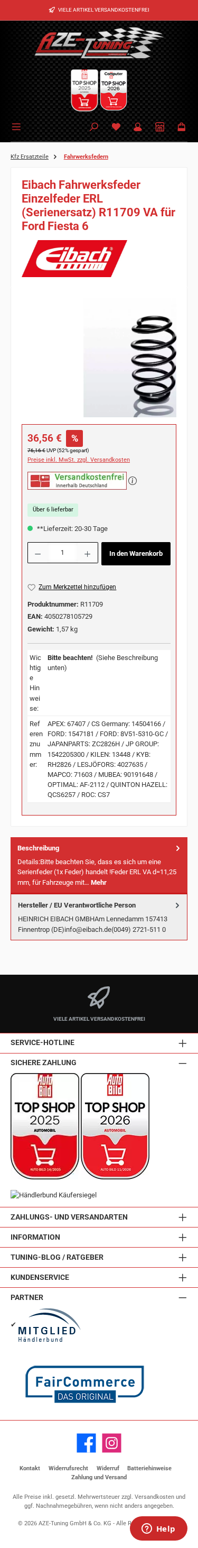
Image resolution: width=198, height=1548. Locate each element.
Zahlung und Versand (99, 1477)
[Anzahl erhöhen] (88, 552)
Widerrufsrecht (68, 1468)
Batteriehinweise (149, 1468)
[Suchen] (94, 128)
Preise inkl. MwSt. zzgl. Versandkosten (78, 459)
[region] (99, 357)
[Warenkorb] (182, 128)
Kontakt (30, 1468)
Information (35, 1237)
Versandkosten (154, 1497)
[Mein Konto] (138, 128)
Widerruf (108, 1468)
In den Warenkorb (136, 553)
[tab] (99, 865)
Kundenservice (40, 1277)
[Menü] (18, 126)
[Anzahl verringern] (37, 552)
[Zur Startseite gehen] (99, 42)
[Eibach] (99, 258)
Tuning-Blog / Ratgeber (57, 1257)
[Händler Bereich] (160, 128)
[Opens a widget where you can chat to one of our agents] (158, 1529)
